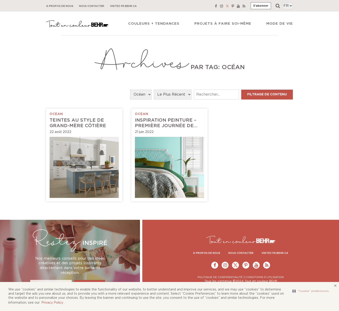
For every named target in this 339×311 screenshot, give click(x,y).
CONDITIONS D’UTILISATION (264, 277)
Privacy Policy (52, 302)
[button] (310, 291)
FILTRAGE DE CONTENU (267, 94)
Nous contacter (91, 6)
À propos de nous (59, 6)
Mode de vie (279, 23)
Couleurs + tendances (153, 23)
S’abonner (260, 5)
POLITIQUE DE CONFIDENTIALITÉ (220, 277)
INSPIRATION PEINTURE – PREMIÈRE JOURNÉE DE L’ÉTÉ (165, 126)
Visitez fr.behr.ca (123, 6)
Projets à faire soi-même (222, 23)
